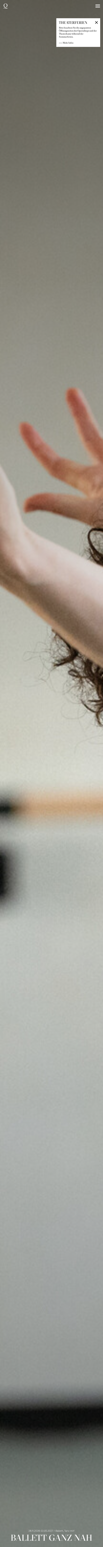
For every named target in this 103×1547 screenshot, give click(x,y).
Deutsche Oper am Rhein (5, 6)
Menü (97, 6)
